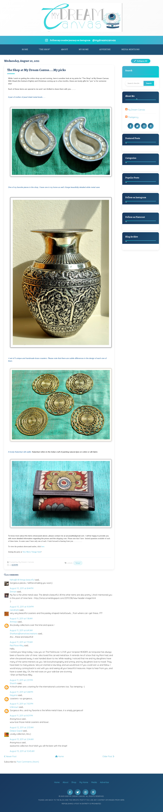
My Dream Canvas (136, 109)
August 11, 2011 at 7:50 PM (21, 703)
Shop (73, 782)
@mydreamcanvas (104, 40)
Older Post (107, 756)
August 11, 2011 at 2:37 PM (21, 680)
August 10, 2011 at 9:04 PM (22, 606)
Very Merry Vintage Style (32, 552)
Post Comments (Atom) (28, 761)
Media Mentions (130, 49)
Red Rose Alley (17, 645)
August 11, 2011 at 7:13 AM (21, 642)
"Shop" (77, 563)
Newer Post (11, 756)
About (64, 49)
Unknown (14, 707)
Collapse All (141, 61)
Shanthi (13, 683)
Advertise (105, 49)
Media (94, 782)
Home (25, 49)
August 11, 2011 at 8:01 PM (21, 715)
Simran (13, 591)
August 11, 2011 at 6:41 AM (21, 630)
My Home (84, 49)
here (42, 546)
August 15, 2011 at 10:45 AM (22, 751)
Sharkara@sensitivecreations (23, 633)
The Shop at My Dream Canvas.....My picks (36, 70)
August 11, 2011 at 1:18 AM (21, 618)
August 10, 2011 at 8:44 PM (21, 588)
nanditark (14, 610)
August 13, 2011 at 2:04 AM (21, 739)
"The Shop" (44, 49)
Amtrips (13, 621)
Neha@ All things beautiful (22, 579)
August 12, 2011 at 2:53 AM (21, 727)
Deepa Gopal (16, 730)
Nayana (13, 695)
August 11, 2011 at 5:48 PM (21, 692)
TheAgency (133, 117)
